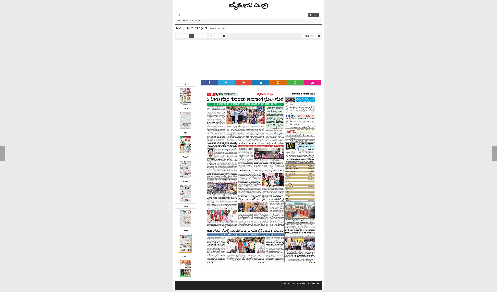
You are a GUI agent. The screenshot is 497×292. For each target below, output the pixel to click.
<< (187, 36)
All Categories (188, 21)
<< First (180, 36)
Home (179, 21)
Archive (314, 15)
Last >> (203, 36)
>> (196, 36)
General (197, 21)
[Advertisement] (248, 59)
